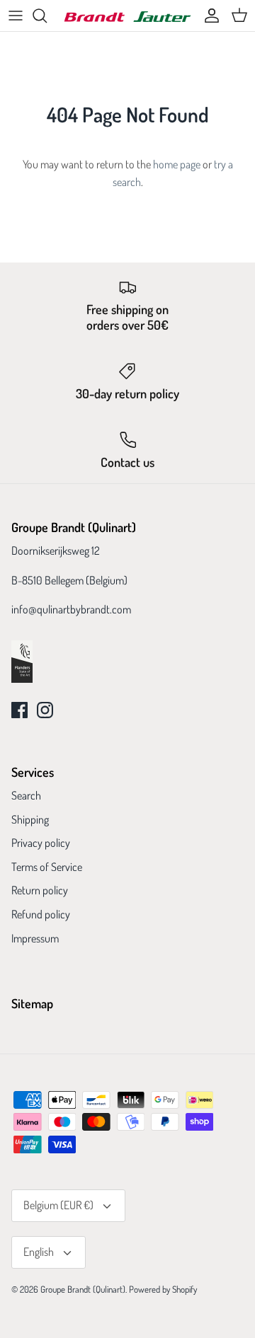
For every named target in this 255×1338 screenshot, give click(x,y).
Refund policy (40, 914)
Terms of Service (46, 867)
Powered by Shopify (163, 1289)
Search (26, 795)
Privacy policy (40, 843)
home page (176, 164)
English (38, 1252)
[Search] (46, 15)
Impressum (35, 938)
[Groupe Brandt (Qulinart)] (127, 15)
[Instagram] (45, 710)
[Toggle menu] (15, 15)
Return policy (39, 890)
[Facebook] (19, 710)
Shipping (30, 819)
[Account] (208, 15)
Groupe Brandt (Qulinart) (82, 1289)
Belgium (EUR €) (58, 1205)
